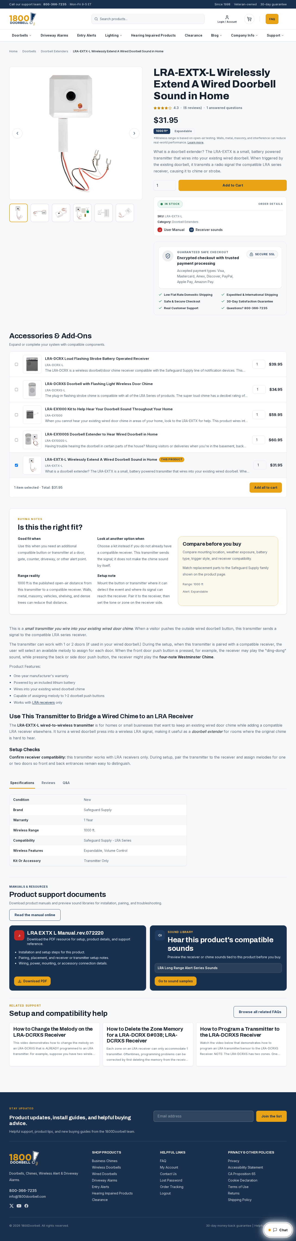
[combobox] (151, 19)
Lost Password (171, 1180)
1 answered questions (224, 108)
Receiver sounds (209, 230)
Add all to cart (265, 487)
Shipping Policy (240, 1200)
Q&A (66, 783)
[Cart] (249, 19)
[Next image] (134, 133)
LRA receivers (43, 702)
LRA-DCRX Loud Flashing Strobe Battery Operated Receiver (97, 358)
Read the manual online (35, 915)
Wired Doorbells (104, 1174)
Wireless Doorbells (106, 1167)
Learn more (196, 142)
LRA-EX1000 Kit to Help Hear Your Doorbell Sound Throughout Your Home (109, 409)
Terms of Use (238, 1187)
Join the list (271, 1116)
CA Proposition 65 (242, 1174)
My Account (169, 1167)
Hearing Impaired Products (153, 35)
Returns (234, 1193)
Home (13, 51)
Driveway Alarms (54, 35)
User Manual (174, 230)
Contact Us (168, 1174)
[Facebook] (26, 1206)
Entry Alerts (86, 35)
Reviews (48, 783)
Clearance (193, 35)
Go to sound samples (175, 981)
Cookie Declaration (242, 1180)
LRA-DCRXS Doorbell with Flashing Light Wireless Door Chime (99, 384)
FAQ (272, 19)
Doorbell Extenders (54, 51)
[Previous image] (17, 133)
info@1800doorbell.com (27, 1196)
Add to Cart (232, 185)
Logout (165, 1193)
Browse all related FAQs (260, 1012)
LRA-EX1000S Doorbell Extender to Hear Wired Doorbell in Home (101, 434)
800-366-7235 (54, 4)
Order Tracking (171, 1187)
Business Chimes (104, 1161)
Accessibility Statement (245, 1167)
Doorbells (29, 51)
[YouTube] (19, 1206)
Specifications (22, 783)
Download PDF (35, 981)
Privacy (233, 1161)
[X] (11, 1206)
